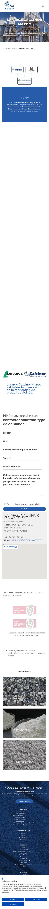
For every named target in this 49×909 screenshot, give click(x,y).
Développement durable (20, 825)
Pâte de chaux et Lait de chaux (23, 864)
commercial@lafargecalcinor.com (26, 540)
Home (5, 49)
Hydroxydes (23, 849)
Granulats (24, 858)
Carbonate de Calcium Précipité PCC (24, 851)
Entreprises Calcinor (20, 823)
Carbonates (23, 856)
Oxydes (23, 847)
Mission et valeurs (20, 817)
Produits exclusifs (20, 821)
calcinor (12, 49)
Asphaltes (24, 862)
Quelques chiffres (20, 813)
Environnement (23, 837)
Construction (24, 835)
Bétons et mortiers (23, 860)
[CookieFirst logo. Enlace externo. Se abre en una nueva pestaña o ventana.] (3, 879)
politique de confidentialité (28, 504)
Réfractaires (23, 853)
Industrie (23, 833)
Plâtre (24, 866)
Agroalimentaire (24, 839)
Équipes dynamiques (20, 819)
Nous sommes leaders (20, 815)
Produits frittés (23, 855)
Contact (31, 823)
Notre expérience (20, 811)
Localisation (31, 825)
